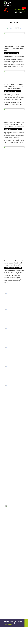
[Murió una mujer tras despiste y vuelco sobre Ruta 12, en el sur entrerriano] (14, 76)
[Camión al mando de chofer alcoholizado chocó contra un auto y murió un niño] (14, 202)
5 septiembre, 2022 (10, 267)
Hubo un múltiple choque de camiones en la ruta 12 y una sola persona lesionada (14, 125)
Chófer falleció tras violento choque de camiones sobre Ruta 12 (14, 49)
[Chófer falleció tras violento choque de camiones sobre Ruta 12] (14, 38)
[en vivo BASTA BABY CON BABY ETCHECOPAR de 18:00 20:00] (8, 10)
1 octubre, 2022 (9, 91)
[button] (8, 28)
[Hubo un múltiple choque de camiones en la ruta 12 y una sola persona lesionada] (14, 114)
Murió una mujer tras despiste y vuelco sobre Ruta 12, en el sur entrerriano (13, 87)
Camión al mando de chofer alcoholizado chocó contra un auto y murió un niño (14, 263)
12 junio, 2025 (8, 53)
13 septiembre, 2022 (10, 129)
